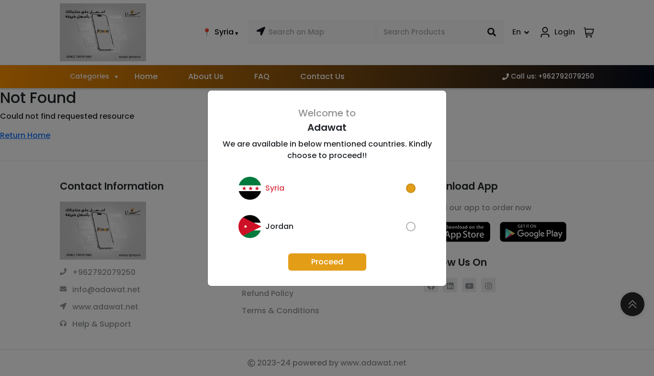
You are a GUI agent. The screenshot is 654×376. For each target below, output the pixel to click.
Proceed (327, 261)
